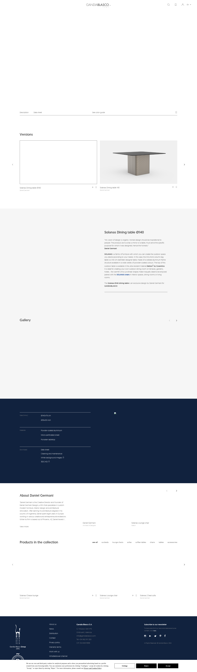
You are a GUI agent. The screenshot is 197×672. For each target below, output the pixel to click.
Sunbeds (105, 542)
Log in (182, 4)
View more (24, 526)
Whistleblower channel (58, 656)
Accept (168, 666)
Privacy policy (54, 642)
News (51, 629)
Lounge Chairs (117, 542)
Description (24, 112)
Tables (161, 542)
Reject (146, 666)
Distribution (53, 633)
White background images (51, 457)
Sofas (129, 542)
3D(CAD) (44, 461)
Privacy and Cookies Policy (92, 668)
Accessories (172, 542)
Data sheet (38, 112)
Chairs (152, 542)
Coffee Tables (140, 542)
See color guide (98, 112)
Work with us (54, 651)
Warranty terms (55, 647)
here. (154, 631)
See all (95, 542)
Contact (52, 638)
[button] (184, 164)
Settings (124, 666)
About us (52, 624)
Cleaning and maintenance (51, 453)
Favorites (175, 4)
